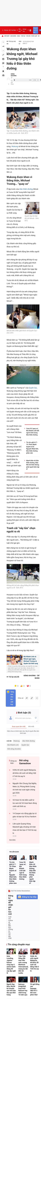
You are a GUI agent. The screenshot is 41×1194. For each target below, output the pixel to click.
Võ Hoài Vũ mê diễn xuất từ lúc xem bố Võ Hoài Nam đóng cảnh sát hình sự (25, 803)
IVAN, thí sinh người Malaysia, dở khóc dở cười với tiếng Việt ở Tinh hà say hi (24, 773)
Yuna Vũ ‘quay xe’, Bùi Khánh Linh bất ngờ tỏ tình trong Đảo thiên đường (32, 432)
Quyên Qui (33, 388)
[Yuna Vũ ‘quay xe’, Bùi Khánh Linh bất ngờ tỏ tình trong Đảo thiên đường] (23, 857)
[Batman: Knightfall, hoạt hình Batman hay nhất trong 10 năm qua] (23, 979)
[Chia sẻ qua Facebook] (26, 698)
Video (18, 36)
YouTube (13, 30)
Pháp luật (34, 36)
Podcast (6, 30)
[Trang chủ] (2, 36)
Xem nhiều (13, 36)
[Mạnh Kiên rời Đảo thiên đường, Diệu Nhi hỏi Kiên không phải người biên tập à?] (33, 857)
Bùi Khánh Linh (13, 745)
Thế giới (28, 36)
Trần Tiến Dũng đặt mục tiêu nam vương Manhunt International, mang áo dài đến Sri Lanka (23, 964)
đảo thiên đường (28, 741)
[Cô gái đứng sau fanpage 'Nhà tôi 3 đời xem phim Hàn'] (34, 979)
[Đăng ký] (27, 897)
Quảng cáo (24, 30)
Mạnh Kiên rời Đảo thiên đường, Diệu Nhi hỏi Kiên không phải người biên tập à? (32, 465)
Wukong (14, 146)
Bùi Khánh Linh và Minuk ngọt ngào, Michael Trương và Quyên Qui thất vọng (31, 660)
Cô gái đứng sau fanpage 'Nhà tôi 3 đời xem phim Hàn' (34, 989)
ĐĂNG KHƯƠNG (14, 75)
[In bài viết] (3, 75)
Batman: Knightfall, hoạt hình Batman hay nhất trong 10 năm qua (22, 989)
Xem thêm (12, 840)
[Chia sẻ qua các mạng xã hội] (36, 698)
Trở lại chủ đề (11, 43)
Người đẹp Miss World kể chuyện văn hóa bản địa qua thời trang (11, 989)
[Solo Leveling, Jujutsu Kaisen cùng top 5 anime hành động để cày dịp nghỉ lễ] (11, 951)
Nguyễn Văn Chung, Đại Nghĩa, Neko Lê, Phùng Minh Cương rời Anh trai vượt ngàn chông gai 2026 (25, 788)
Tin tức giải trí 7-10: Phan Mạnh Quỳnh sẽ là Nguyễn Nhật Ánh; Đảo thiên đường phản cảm (32, 448)
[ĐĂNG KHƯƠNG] (8, 79)
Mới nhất (7, 36)
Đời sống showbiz (14, 749)
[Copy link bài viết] (31, 698)
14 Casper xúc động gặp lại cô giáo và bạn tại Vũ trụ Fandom (25, 815)
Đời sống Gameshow (25, 762)
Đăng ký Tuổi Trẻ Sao (35, 30)
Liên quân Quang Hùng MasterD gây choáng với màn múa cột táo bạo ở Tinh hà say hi (24, 828)
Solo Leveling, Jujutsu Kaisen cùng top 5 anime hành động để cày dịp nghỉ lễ (11, 964)
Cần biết (20, 30)
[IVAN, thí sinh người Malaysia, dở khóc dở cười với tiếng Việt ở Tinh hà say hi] (34, 951)
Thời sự (23, 36)
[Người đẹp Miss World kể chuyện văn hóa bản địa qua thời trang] (11, 979)
